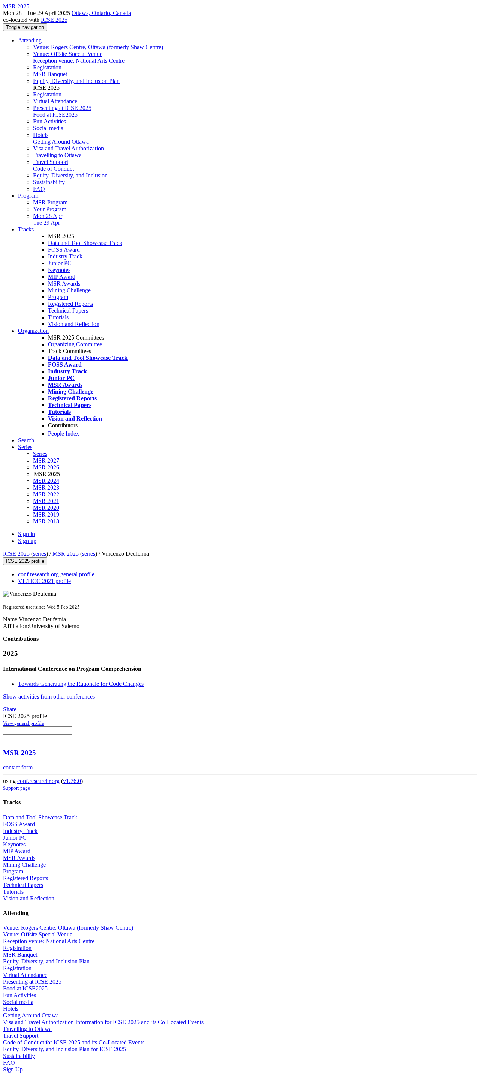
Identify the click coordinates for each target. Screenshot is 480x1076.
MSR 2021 (46, 501)
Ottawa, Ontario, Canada (101, 13)
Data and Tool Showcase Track (85, 243)
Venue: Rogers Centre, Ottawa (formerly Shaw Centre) (98, 47)
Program (28, 195)
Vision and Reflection (73, 324)
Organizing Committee (75, 344)
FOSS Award (64, 249)
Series (40, 454)
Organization (33, 331)
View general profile (23, 723)
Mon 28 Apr (47, 216)
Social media (48, 128)
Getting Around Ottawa (61, 141)
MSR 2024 (46, 481)
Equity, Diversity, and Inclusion (70, 175)
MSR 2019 (46, 514)
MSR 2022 (46, 494)
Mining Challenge (69, 290)
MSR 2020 (46, 508)
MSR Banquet (50, 74)
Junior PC (60, 263)
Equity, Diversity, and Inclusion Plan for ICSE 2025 (64, 1049)
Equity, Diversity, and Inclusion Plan (76, 81)
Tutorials (58, 317)
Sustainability (49, 182)
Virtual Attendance (55, 101)
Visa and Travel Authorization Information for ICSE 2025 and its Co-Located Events (103, 1022)
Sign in (26, 534)
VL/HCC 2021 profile (44, 581)
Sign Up (13, 1069)
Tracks (26, 229)
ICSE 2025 (54, 20)
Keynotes (59, 270)
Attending (30, 40)
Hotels (40, 135)
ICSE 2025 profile (25, 561)
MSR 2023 (46, 487)
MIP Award (61, 277)
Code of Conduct (53, 168)
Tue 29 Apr (46, 222)
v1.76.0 (72, 781)
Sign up (27, 541)
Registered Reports (70, 304)
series (39, 553)
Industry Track (65, 256)
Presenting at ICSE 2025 (62, 108)
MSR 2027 (46, 460)
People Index (63, 433)
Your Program (49, 209)
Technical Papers (68, 310)
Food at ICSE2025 (55, 114)
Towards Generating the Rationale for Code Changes (81, 684)
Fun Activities (49, 121)
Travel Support (50, 162)
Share (9, 709)
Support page (16, 788)
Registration (47, 67)
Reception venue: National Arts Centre (78, 60)
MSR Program (50, 202)
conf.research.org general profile (56, 574)
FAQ (39, 189)
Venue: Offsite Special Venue (67, 54)
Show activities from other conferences (49, 696)
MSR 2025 (65, 553)
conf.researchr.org (38, 781)
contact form (18, 767)
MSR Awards (64, 283)
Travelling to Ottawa (57, 155)
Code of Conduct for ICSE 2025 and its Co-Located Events (73, 1042)
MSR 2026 (46, 467)
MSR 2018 (46, 521)
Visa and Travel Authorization (68, 148)
